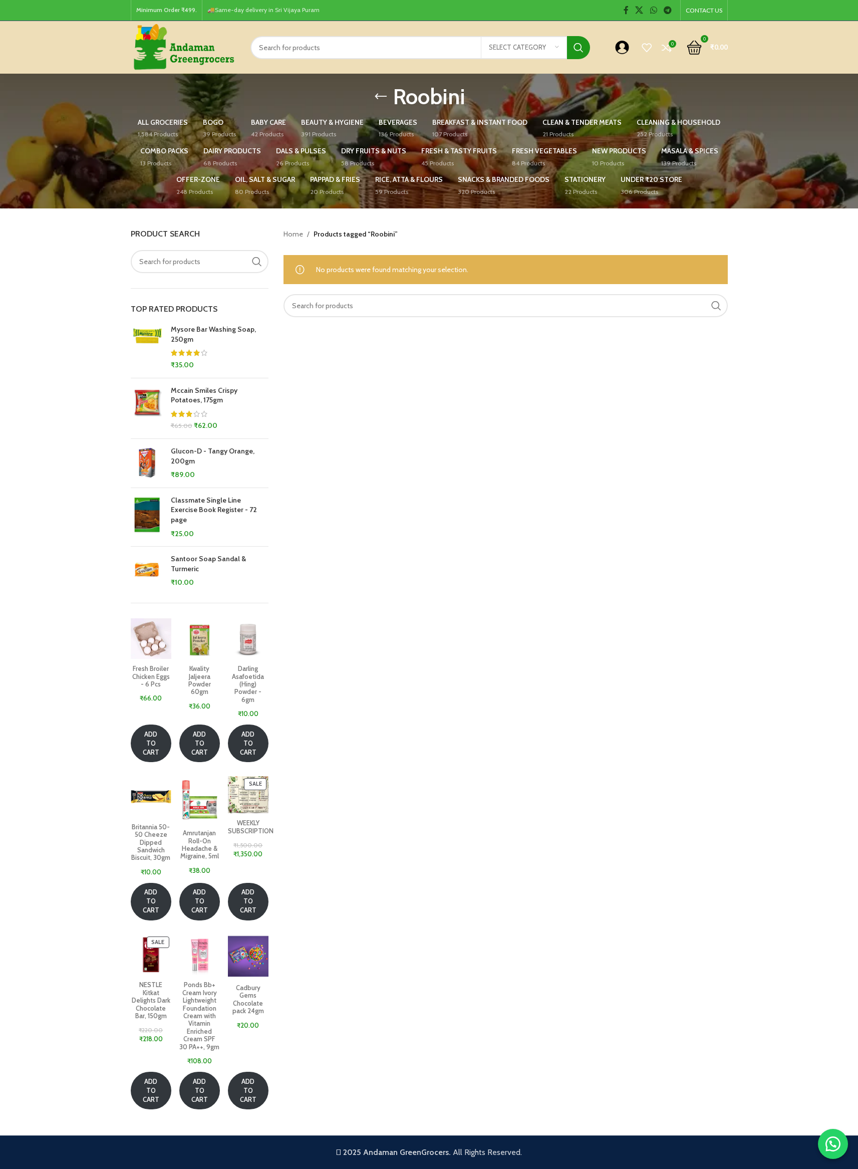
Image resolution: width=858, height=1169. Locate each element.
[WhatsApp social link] (653, 10)
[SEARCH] (578, 47)
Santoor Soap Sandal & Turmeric (208, 563)
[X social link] (639, 10)
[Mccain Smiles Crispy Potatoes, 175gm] (147, 408)
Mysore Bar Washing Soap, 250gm (213, 334)
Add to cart (151, 743)
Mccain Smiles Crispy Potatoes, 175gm (204, 395)
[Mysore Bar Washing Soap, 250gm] (147, 347)
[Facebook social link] (626, 10)
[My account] (622, 48)
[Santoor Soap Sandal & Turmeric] (147, 571)
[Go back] (380, 97)
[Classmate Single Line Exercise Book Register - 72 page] (147, 517)
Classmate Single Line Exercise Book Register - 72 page (214, 510)
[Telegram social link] (667, 10)
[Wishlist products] (647, 48)
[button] (833, 1144)
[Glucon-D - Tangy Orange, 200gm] (147, 463)
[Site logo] (183, 46)
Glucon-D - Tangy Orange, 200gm (212, 455)
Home (293, 234)
